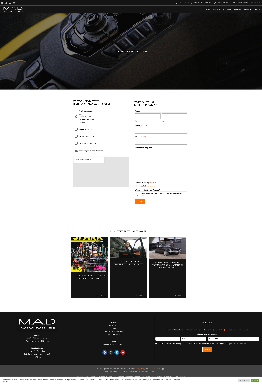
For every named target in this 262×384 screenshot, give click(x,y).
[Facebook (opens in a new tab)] (2, 3)
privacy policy (153, 186)
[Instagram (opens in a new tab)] (6, 3)
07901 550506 (117, 332)
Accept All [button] (255, 380)
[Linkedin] (116, 352)
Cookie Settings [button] (244, 380)
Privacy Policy (140, 369)
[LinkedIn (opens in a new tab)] (10, 3)
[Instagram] (110, 352)
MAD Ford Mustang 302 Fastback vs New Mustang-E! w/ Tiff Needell (167, 265)
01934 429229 (114, 326)
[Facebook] (104, 352)
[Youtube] (122, 352)
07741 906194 (116, 335)
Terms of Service (155, 369)
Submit (140, 201)
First (136, 121)
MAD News (102, 296)
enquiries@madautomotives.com (114, 344)
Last (163, 121)
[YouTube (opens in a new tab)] (14, 3)
